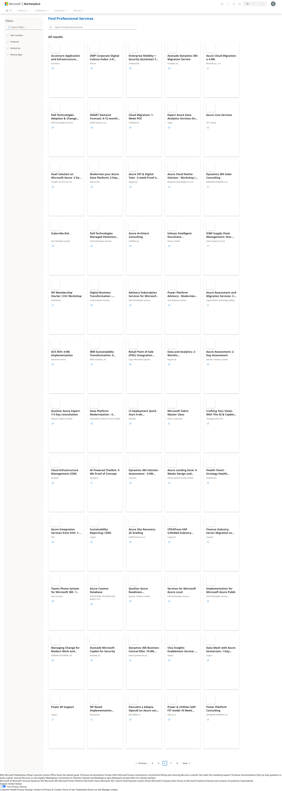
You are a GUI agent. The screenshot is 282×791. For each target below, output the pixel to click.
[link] (66, 69)
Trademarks (81, 789)
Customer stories (41, 774)
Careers (140, 780)
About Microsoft (153, 780)
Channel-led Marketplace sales (96, 777)
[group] (52, 68)
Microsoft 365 (51, 780)
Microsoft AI (6, 780)
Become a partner (189, 774)
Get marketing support (220, 774)
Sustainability (246, 780)
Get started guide (70, 774)
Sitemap (29, 789)
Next (185, 763)
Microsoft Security (21, 780)
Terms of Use (68, 789)
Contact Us (38, 789)
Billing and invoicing (171, 774)
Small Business (129, 780)
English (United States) (11, 783)
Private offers (111, 774)
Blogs (30, 774)
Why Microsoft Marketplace (13, 774)
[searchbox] (26, 27)
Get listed (203, 774)
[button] (50, 27)
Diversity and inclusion (216, 780)
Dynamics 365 (37, 780)
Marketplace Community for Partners (63, 777)
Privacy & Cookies (53, 789)
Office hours (56, 774)
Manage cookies (110, 789)
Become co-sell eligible (33, 777)
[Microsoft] (13, 4)
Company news (168, 780)
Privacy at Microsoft (186, 780)
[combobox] (93, 27)
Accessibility (234, 780)
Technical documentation (92, 774)
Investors (200, 780)
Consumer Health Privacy (12, 789)
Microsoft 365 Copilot (111, 780)
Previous (143, 763)
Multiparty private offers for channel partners (134, 777)
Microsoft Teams (92, 780)
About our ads (94, 789)
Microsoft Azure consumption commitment (139, 774)
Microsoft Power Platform (71, 780)
